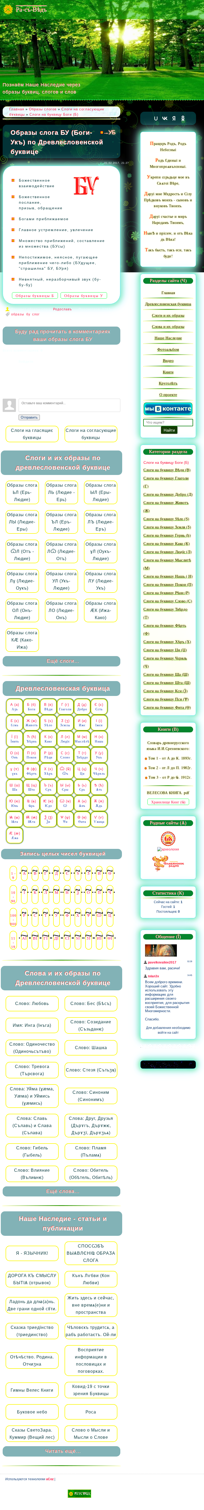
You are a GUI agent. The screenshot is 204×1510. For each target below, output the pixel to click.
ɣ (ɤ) (14, 771)
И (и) (82, 723)
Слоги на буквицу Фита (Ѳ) (167, 707)
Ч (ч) (99, 771)
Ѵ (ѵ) (99, 819)
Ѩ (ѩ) (15, 819)
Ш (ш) (15, 787)
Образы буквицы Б (35, 296)
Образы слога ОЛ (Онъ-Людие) (22, 610)
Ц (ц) (82, 771)
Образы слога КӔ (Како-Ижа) (22, 640)
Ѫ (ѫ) (99, 803)
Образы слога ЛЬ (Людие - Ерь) (61, 492)
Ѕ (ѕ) (48, 723)
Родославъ (62, 309)
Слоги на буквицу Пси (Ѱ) (166, 699)
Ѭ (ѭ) (31, 819)
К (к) (48, 739)
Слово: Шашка (91, 1047)
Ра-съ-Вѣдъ (31, 9)
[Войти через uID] (23, 368)
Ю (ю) (14, 803)
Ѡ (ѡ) (65, 803)
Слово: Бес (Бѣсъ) (90, 1003)
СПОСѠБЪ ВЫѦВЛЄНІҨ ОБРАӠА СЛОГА (91, 1253)
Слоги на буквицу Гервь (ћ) (167, 535)
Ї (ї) (15, 739)
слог (36, 314)
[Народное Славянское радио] (168, 862)
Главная (16, 109)
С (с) (65, 755)
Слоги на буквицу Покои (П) (168, 584)
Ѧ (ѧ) (82, 803)
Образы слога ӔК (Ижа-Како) (101, 610)
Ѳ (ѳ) (82, 819)
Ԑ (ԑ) (15, 723)
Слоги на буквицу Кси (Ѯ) (165, 690)
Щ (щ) (31, 787)
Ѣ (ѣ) (99, 787)
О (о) (14, 755)
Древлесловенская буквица (63, 688)
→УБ (109, 132)
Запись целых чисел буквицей (63, 854)
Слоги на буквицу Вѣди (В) (166, 469)
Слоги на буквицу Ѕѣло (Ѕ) (166, 518)
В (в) (48, 707)
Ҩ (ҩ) (31, 803)
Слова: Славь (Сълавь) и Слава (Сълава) (32, 1125)
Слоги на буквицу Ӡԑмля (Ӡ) (167, 526)
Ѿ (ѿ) (65, 771)
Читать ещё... (63, 1451)
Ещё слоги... (63, 661)
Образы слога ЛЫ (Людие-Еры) (22, 521)
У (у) (99, 755)
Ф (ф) (32, 771)
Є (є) (99, 707)
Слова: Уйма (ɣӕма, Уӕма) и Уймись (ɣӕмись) (32, 1096)
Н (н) (99, 739)
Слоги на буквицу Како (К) (166, 543)
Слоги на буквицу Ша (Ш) (166, 674)
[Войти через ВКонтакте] (23, 376)
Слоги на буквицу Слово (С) (167, 600)
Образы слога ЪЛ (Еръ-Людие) (61, 521)
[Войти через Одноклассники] (23, 392)
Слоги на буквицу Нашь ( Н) (168, 576)
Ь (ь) (82, 787)
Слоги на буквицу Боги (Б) (53, 114)
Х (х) (48, 771)
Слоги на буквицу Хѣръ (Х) (167, 641)
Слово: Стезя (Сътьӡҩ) (91, 1070)
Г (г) (65, 707)
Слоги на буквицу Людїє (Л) (167, 551)
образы (17, 314)
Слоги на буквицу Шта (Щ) (166, 682)
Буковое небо (32, 1412)
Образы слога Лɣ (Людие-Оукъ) (22, 581)
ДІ (56, 938)
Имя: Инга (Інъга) (32, 1025)
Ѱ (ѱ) (65, 819)
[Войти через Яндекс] (23, 384)
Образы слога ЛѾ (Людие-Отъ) (61, 551)
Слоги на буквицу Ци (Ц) (165, 649)
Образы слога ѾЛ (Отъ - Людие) (22, 551)
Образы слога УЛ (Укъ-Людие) (61, 581)
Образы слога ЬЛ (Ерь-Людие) (22, 492)
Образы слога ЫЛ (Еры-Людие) (101, 492)
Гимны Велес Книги (32, 1390)
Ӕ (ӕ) (14, 835)
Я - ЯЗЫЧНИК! (32, 1253)
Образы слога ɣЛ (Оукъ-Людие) (101, 551)
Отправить (29, 417)
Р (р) (48, 755)
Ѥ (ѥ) (48, 803)
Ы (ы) (65, 787)
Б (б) (31, 707)
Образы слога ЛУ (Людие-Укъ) (101, 581)
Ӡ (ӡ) (65, 723)
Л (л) (65, 739)
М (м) (82, 739)
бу (28, 314)
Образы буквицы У (83, 296)
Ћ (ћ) (32, 739)
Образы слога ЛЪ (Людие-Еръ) (101, 521)
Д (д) (82, 707)
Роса (91, 1412)
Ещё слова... (62, 1191)
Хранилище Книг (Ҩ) (168, 802)
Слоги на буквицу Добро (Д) (168, 494)
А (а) (14, 707)
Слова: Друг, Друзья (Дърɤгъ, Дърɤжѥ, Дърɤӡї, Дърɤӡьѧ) (91, 1125)
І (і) (99, 723)
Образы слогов (43, 109)
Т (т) (82, 755)
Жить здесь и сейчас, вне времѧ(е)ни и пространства (90, 1305)
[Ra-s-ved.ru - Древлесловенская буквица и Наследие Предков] (79, 1493)
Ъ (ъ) (48, 787)
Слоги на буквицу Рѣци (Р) (166, 592)
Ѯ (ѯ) (48, 819)
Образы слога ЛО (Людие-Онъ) (61, 610)
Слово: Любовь (32, 1003)
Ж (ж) (32, 723)
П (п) (31, 755)
